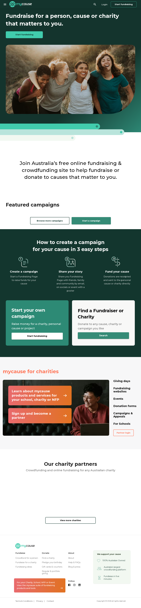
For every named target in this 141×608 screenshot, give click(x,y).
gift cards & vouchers (52, 567)
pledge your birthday (52, 562)
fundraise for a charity (25, 562)
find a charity (48, 558)
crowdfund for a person (26, 558)
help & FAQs (74, 562)
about (71, 558)
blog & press (74, 567)
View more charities (70, 520)
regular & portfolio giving (51, 572)
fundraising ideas (23, 567)
